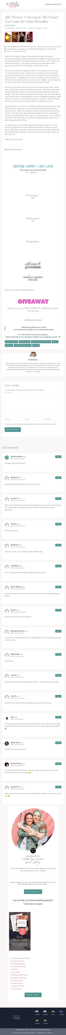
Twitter (35, 337)
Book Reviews (10, 25)
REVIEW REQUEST (30, 1033)
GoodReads (47, 337)
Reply (58, 456)
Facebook (28, 337)
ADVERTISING (41, 1033)
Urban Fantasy (17, 983)
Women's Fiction (18, 986)
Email (55, 337)
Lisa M (13, 675)
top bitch (36, 345)
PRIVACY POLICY (18, 1033)
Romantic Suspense (19, 978)
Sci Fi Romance (17, 980)
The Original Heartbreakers (23, 345)
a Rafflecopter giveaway (33, 320)
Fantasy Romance (18, 964)
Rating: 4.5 (9, 345)
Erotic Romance (18, 961)
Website (48, 419)
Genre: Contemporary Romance (41, 341)
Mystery (15, 969)
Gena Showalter (24, 341)
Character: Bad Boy (11, 341)
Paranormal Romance (20, 975)
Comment (9, 392)
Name (8, 419)
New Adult (16, 972)
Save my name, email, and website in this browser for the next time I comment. (31, 424)
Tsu (40, 337)
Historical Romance (19, 966)
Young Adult (16, 989)
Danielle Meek (16, 456)
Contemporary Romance (21, 958)
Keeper (55, 341)
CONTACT (50, 1033)
